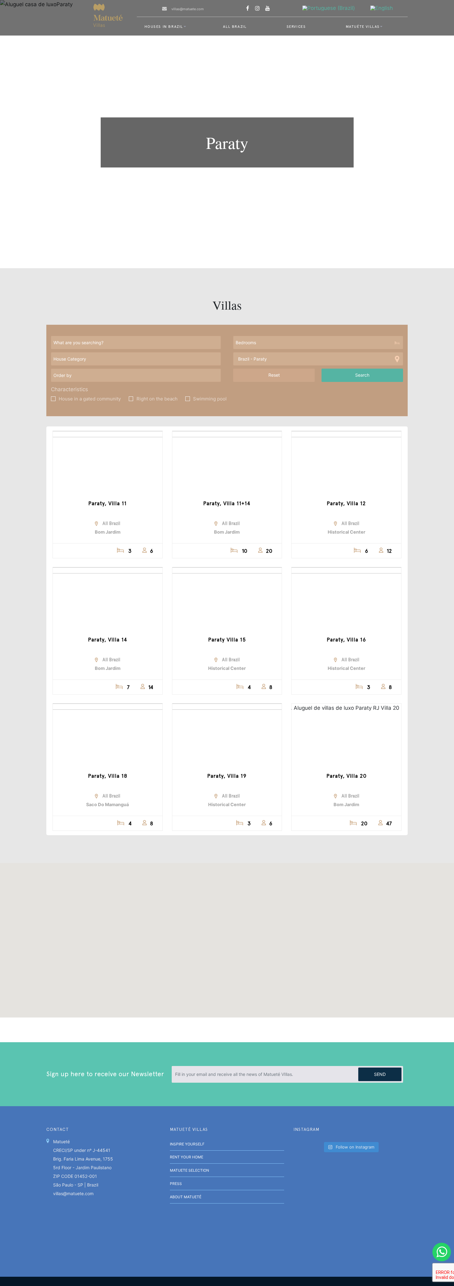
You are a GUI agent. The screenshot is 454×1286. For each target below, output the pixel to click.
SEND (380, 1074)
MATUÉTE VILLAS (363, 26)
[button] (303, 986)
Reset (274, 375)
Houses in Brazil (164, 26)
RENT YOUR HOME (186, 1157)
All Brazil (234, 26)
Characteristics (69, 389)
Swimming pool (210, 398)
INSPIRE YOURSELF (187, 1144)
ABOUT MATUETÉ (185, 1197)
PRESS (176, 1183)
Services (296, 26)
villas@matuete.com (187, 9)
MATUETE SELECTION (189, 1170)
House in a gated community (90, 398)
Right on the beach (157, 398)
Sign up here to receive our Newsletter (105, 1074)
